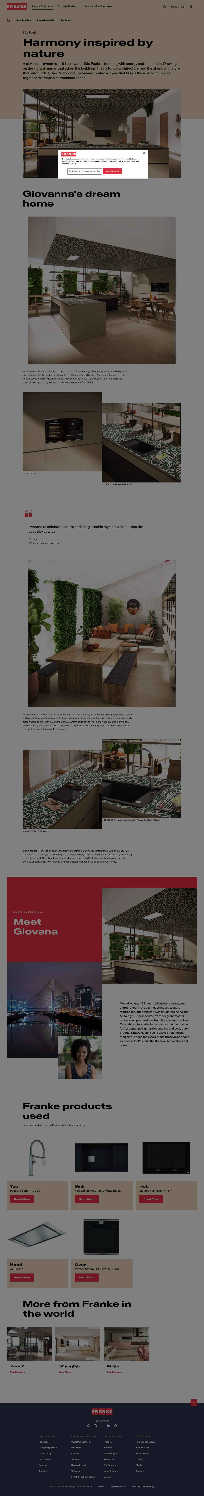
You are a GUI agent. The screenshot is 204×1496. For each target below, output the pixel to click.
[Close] (144, 153)
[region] (103, 164)
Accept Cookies (112, 171)
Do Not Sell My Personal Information (84, 171)
